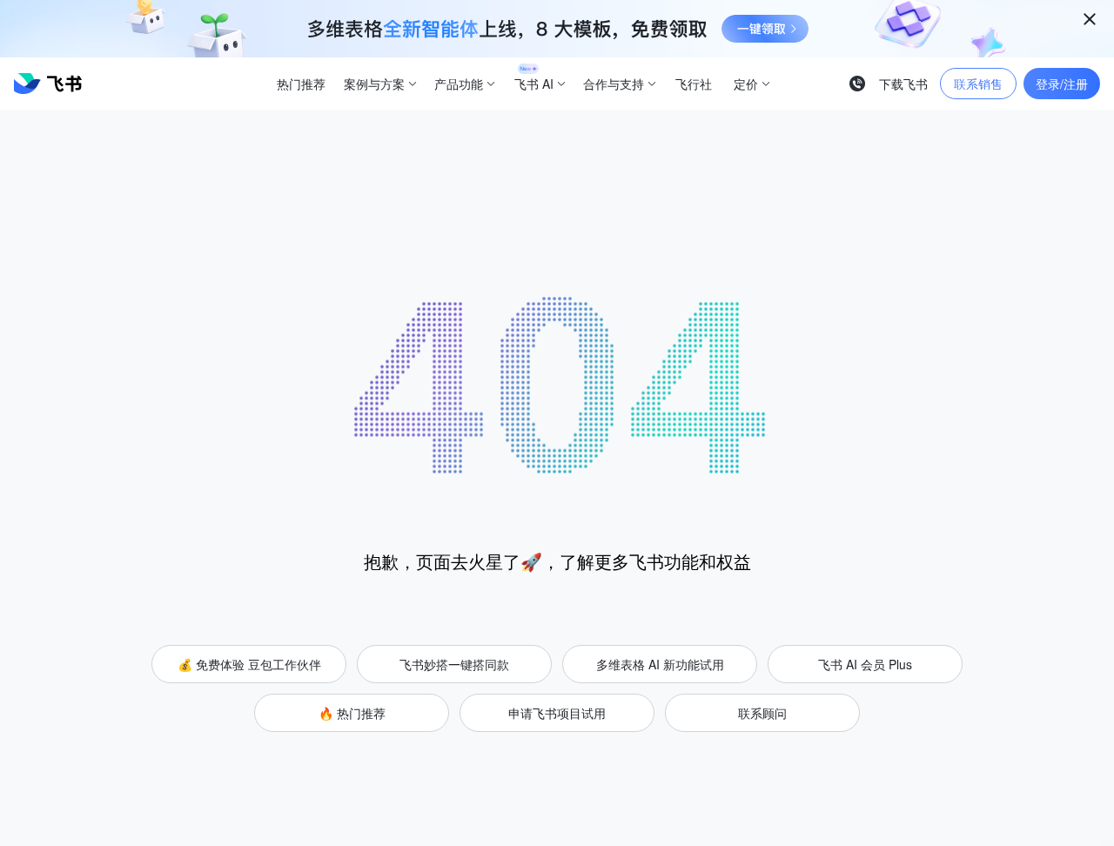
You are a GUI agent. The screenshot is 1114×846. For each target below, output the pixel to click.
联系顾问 (762, 713)
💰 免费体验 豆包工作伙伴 (249, 664)
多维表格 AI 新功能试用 (660, 664)
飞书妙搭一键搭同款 (454, 664)
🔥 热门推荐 (352, 713)
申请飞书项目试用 (557, 713)
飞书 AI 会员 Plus (865, 664)
